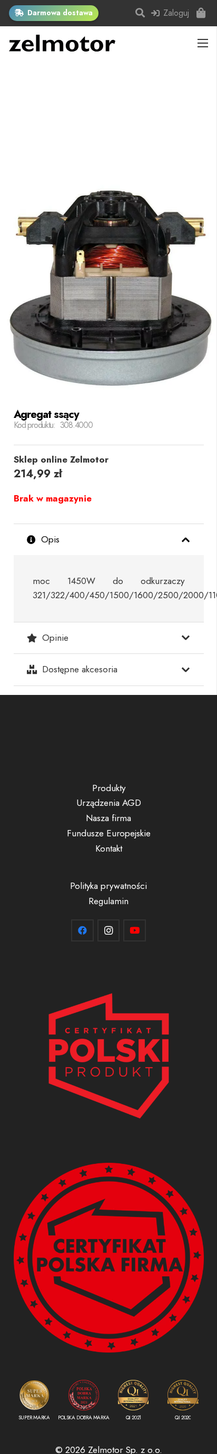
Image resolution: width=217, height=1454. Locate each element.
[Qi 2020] (182, 1402)
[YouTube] (134, 930)
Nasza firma (108, 818)
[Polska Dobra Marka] (83, 1402)
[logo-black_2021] (62, 43)
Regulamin (108, 901)
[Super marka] (34, 1402)
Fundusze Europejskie (109, 833)
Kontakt (108, 848)
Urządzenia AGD (108, 802)
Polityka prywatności (108, 885)
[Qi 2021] (133, 1402)
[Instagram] (108, 930)
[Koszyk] (201, 13)
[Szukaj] (140, 13)
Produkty (108, 788)
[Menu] (202, 43)
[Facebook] (82, 930)
